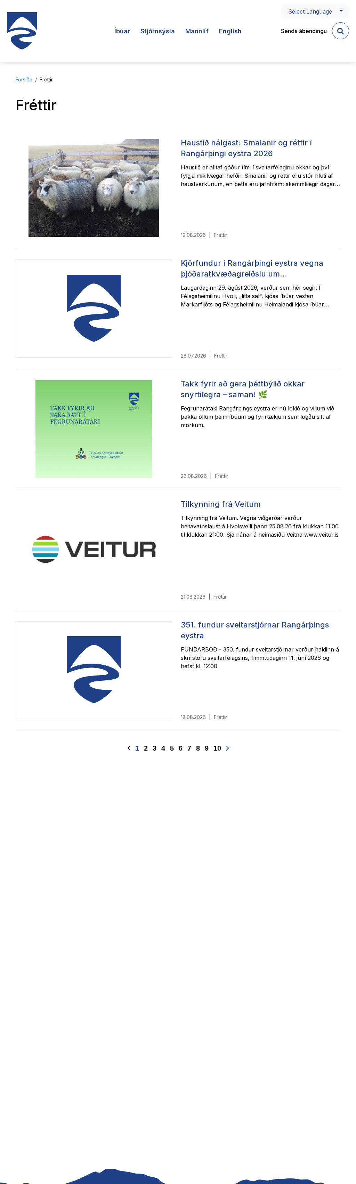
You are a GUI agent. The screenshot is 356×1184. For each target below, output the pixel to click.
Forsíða (24, 79)
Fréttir (46, 79)
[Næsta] (228, 748)
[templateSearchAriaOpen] (340, 30)
